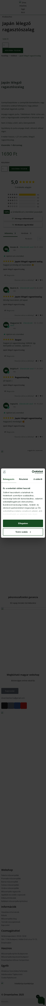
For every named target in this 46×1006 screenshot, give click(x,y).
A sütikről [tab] (37, 479)
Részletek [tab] (23, 479)
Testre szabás (21, 532)
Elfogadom (23, 523)
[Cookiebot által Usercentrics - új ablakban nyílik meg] (32, 472)
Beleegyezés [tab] (8, 479)
